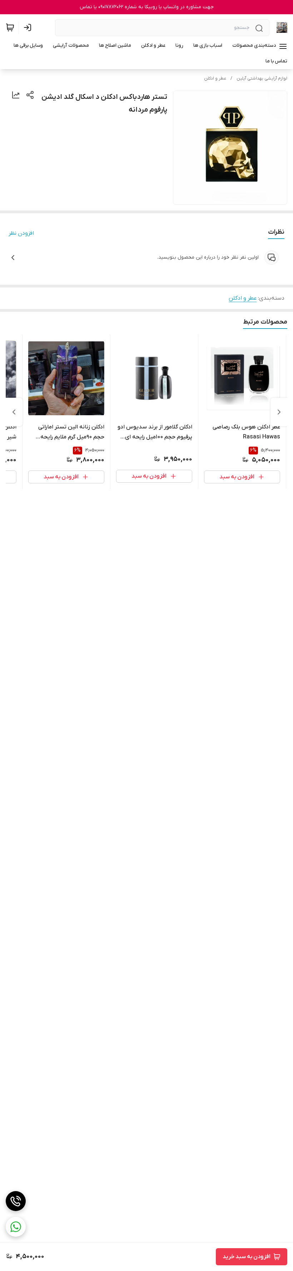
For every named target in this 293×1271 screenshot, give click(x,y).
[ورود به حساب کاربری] (29, 27)
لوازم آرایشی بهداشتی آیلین (262, 78)
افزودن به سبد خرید (246, 1256)
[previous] (279, 412)
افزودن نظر (21, 233)
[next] (14, 412)
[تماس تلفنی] (16, 1201)
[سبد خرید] (10, 27)
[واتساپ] (16, 1227)
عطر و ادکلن (215, 78)
